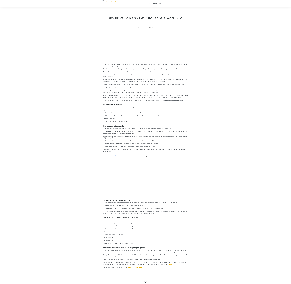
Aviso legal (115, 274)
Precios (124, 274)
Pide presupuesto (157, 3)
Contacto (107, 274)
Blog (148, 3)
